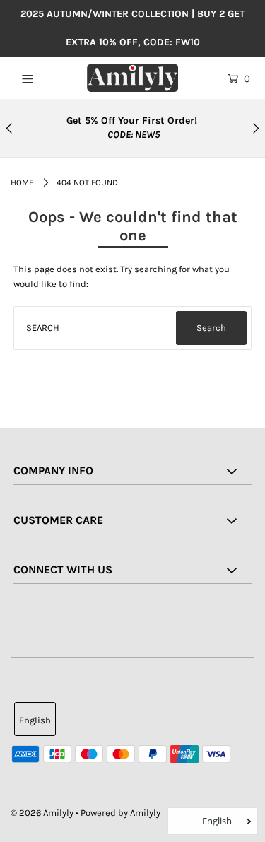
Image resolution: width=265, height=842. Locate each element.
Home (22, 182)
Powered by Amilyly (120, 812)
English (35, 720)
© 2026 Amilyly (42, 812)
